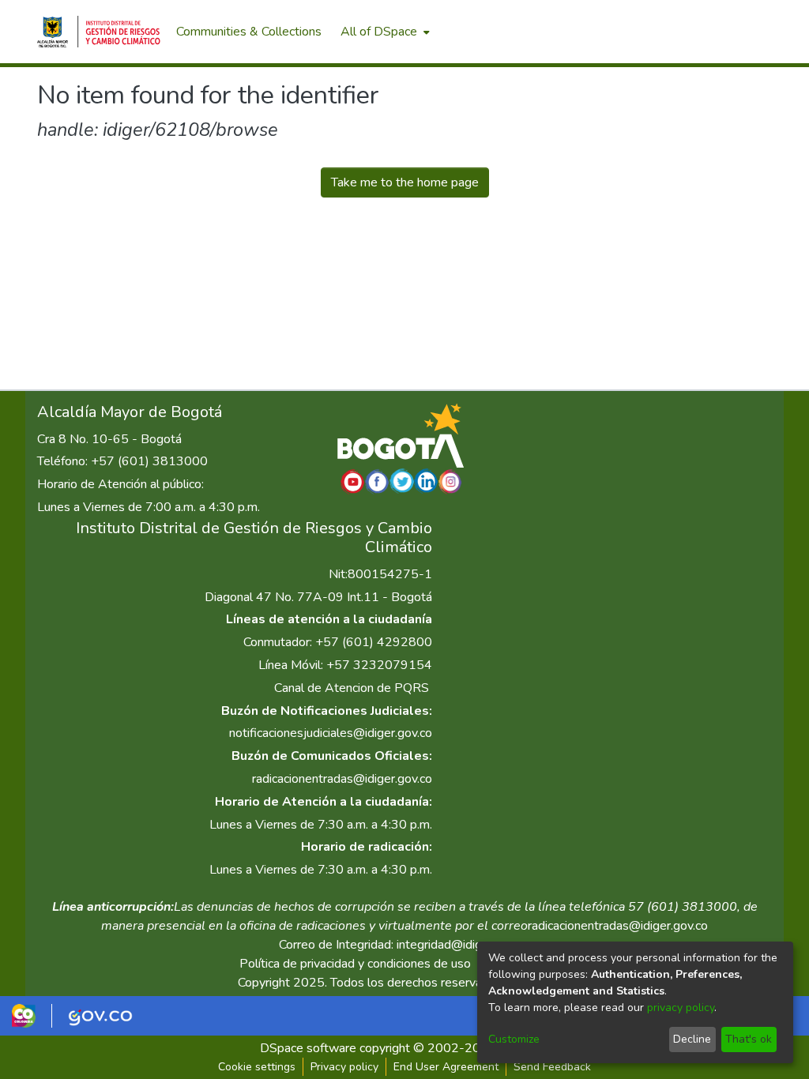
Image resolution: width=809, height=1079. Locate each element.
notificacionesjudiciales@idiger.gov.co (330, 733)
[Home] (98, 31)
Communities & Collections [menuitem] (249, 31)
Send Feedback (552, 1066)
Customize (514, 1039)
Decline (692, 1039)
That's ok (748, 1039)
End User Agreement (446, 1066)
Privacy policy (344, 1066)
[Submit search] (689, 31)
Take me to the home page (405, 182)
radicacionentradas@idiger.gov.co (342, 779)
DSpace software (308, 1048)
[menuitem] (383, 31)
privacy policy (680, 1007)
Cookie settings (256, 1066)
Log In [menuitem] (744, 31)
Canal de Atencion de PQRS (351, 688)
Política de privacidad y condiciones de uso (355, 963)
